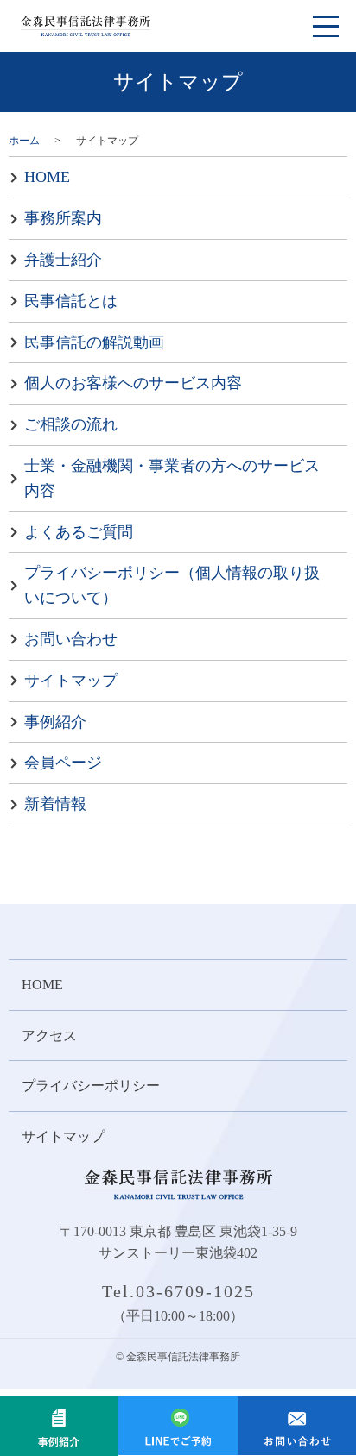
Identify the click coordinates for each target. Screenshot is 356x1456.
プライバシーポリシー (91, 1085)
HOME (47, 176)
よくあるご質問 (78, 532)
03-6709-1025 (195, 1291)
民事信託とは (71, 301)
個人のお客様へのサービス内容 (133, 383)
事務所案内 (63, 218)
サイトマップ (71, 680)
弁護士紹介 (63, 259)
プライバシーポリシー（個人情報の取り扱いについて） (172, 585)
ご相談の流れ (71, 424)
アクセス (49, 1035)
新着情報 (55, 804)
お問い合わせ (71, 639)
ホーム (24, 141)
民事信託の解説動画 (94, 342)
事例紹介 (55, 722)
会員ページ (63, 762)
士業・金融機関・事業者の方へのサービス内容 (172, 478)
